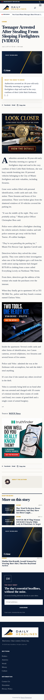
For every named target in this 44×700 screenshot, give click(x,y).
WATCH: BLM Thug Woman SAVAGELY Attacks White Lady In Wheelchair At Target (28, 522)
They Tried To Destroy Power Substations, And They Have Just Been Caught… (28, 510)
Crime (4, 21)
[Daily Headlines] (14, 8)
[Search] (34, 7)
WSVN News (15, 413)
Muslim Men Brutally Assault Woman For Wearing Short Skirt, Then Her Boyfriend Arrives (19, 563)
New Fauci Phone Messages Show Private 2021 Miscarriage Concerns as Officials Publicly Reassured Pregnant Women (27, 14)
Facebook (7, 105)
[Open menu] (40, 7)
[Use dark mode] (39, 1)
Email (13, 105)
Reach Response (26, 697)
